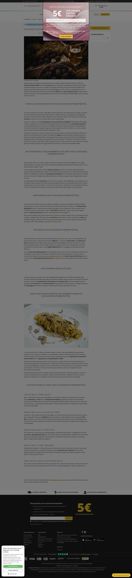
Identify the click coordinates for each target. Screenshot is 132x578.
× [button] (22, 547)
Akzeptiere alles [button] (12, 566)
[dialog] (13, 561)
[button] (13, 574)
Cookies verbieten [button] (13, 570)
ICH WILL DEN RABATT (66, 36)
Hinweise (10, 563)
